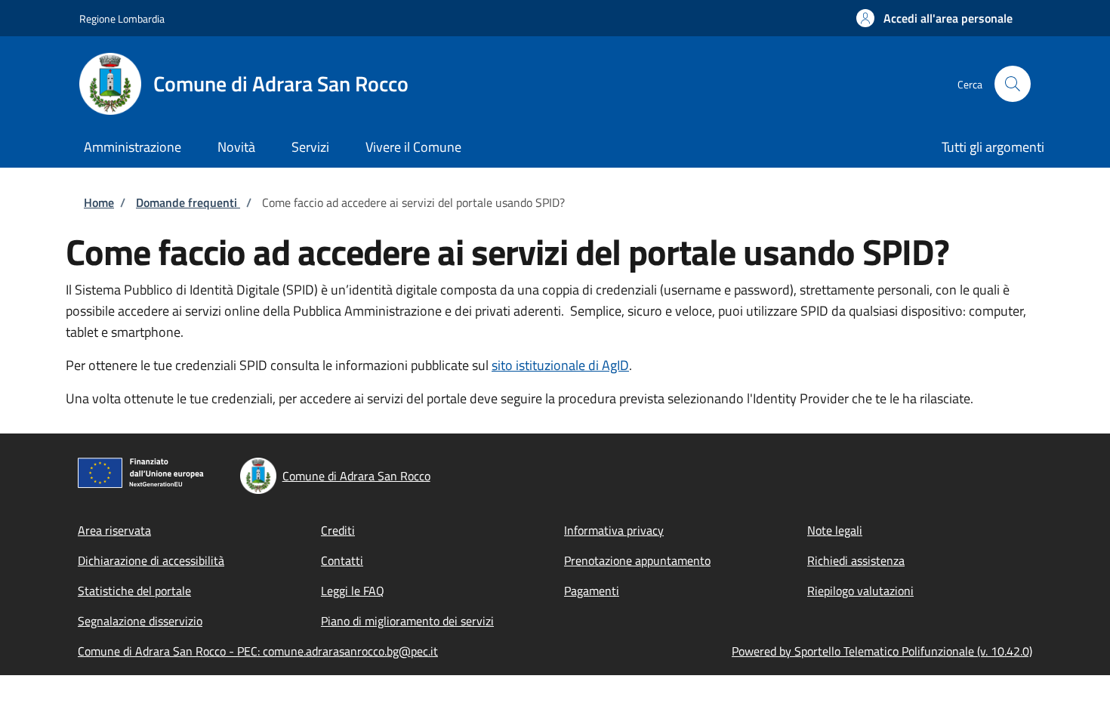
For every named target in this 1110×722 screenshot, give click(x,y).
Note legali (834, 530)
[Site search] (1012, 84)
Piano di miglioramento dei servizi (407, 621)
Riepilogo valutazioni (860, 591)
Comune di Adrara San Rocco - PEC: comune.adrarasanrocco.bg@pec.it (258, 651)
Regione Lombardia (122, 18)
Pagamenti (591, 591)
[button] (934, 18)
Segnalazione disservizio (140, 621)
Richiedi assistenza (856, 560)
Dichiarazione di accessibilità (151, 560)
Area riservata (114, 530)
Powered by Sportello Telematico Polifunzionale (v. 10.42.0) (882, 651)
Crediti (338, 530)
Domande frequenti (188, 202)
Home (99, 202)
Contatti (342, 560)
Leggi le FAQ (352, 591)
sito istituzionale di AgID (560, 365)
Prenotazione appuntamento (637, 560)
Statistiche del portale (134, 591)
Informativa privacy (614, 530)
